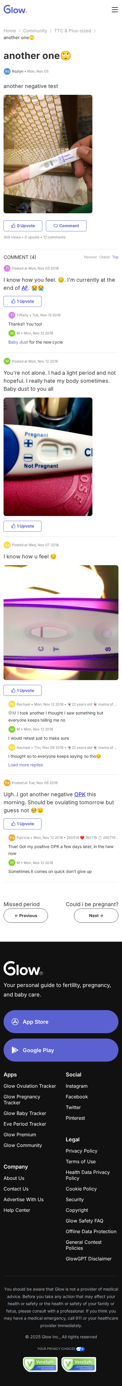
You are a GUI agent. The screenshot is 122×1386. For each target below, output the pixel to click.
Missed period (22, 904)
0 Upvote (26, 225)
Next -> (96, 915)
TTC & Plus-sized (72, 30)
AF (25, 288)
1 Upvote (25, 301)
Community (35, 30)
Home (10, 30)
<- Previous (26, 915)
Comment (69, 225)
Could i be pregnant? (92, 904)
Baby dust (18, 342)
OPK (80, 794)
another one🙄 (19, 37)
